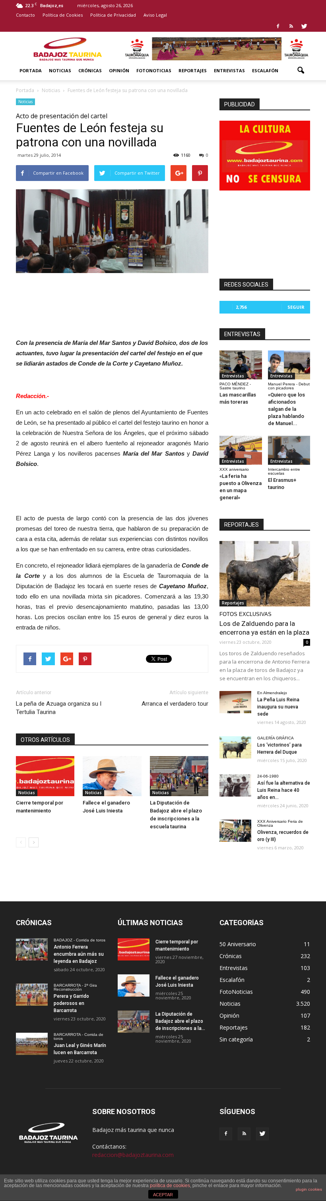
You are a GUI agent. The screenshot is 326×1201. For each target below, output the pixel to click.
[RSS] (291, 26)
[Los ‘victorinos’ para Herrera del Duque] (235, 747)
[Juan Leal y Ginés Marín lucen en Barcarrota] (32, 1044)
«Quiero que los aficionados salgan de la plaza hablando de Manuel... (286, 409)
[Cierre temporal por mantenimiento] (45, 776)
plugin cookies (309, 1189)
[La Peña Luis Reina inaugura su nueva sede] (235, 702)
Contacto (25, 15)
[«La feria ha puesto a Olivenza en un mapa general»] (240, 450)
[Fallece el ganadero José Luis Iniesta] (112, 776)
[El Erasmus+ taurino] (289, 450)
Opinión (119, 70)
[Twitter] (304, 26)
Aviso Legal (155, 15)
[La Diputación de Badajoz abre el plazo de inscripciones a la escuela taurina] (179, 776)
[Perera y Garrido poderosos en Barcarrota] (32, 995)
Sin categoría (236, 1039)
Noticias (60, 70)
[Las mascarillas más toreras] (240, 364)
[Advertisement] (112, 295)
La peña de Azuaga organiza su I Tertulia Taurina (58, 708)
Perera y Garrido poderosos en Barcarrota (71, 1003)
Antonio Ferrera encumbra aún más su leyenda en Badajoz (79, 954)
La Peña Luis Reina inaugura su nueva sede (278, 707)
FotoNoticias (153, 70)
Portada (30, 70)
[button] (300, 70)
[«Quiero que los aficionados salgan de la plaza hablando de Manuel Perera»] (289, 364)
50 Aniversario (237, 944)
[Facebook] (278, 26)
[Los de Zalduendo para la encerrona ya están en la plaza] (264, 573)
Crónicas (90, 70)
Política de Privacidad (113, 15)
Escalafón (265, 70)
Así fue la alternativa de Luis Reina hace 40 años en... (283, 790)
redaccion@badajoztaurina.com (133, 1155)
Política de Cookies (63, 15)
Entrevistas (229, 70)
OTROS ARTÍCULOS (45, 740)
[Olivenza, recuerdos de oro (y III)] (235, 831)
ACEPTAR (163, 1194)
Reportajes (193, 70)
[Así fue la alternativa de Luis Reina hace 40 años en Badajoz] (235, 785)
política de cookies (170, 1185)
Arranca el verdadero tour (175, 703)
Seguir (296, 307)
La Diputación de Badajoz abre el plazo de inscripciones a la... (180, 1021)
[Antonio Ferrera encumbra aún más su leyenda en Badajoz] (32, 949)
